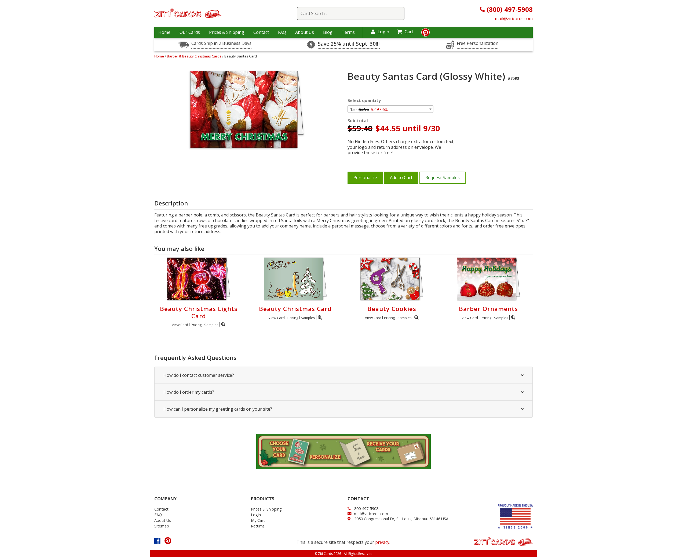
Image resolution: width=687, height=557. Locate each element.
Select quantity (364, 100)
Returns (258, 526)
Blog (327, 32)
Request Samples (442, 177)
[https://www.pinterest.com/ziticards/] (425, 34)
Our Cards (190, 32)
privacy (382, 542)
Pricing (196, 324)
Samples (211, 324)
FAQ (282, 32)
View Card (180, 324)
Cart (409, 32)
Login (383, 32)
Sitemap (161, 526)
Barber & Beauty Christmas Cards (194, 56)
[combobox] (390, 109)
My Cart (258, 520)
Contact (261, 32)
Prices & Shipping (226, 32)
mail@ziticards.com (514, 18)
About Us (304, 32)
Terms (348, 32)
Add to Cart (401, 177)
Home (164, 32)
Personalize (365, 177)
